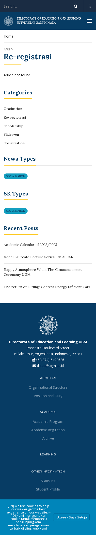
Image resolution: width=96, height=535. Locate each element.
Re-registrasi (15, 117)
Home (9, 36)
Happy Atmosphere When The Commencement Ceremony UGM (43, 272)
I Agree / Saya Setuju (71, 517)
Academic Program (48, 421)
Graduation (13, 109)
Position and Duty (48, 395)
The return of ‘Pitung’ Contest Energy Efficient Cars (47, 287)
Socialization (14, 143)
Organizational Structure (48, 387)
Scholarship (13, 126)
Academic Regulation (48, 430)
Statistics (48, 480)
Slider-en (11, 134)
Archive (48, 438)
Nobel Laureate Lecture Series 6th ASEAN (39, 257)
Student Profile (48, 489)
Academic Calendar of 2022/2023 (30, 244)
